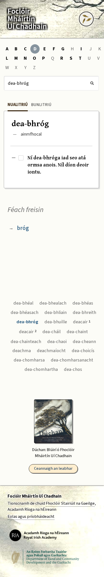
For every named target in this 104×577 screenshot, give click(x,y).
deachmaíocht (51, 350)
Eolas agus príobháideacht (31, 517)
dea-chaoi (57, 341)
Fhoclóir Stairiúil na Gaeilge (70, 503)
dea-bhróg (27, 321)
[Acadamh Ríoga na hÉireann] (39, 535)
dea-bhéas (82, 303)
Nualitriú (18, 105)
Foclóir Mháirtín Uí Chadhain (34, 496)
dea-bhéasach (24, 312)
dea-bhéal (23, 303)
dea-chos (73, 369)
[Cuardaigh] (92, 83)
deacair (81, 321)
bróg (23, 228)
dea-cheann (84, 341)
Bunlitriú (41, 105)
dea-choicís (83, 350)
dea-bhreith (84, 312)
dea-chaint (77, 331)
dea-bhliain (55, 312)
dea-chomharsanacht (72, 360)
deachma (21, 350)
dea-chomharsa (29, 360)
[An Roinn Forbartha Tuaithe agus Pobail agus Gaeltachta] (45, 557)
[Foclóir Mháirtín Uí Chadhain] (86, 19)
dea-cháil (51, 331)
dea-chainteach (26, 341)
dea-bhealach (52, 303)
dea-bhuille (55, 321)
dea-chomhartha (41, 369)
